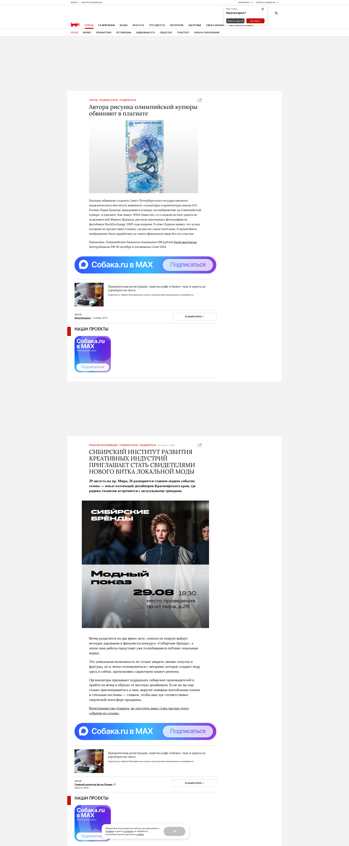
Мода (124, 25)
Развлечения (106, 25)
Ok (174, 831)
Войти (74, 2)
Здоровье (194, 25)
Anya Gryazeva (83, 317)
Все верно (255, 20)
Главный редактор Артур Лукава (93, 784)
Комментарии (193, 316)
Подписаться (108, 100)
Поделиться (128, 100)
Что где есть (157, 25)
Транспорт (183, 32)
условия (109, 831)
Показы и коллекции (103, 445)
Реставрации (123, 32)
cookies (140, 834)
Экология (176, 25)
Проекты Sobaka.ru (265, 2)
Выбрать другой (235, 20)
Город (89, 25)
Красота (138, 25)
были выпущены (185, 242)
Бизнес (87, 32)
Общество (166, 32)
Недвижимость (145, 32)
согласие (128, 831)
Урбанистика (103, 32)
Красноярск (244, 2)
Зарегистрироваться (91, 2)
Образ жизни (215, 25)
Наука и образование (207, 32)
